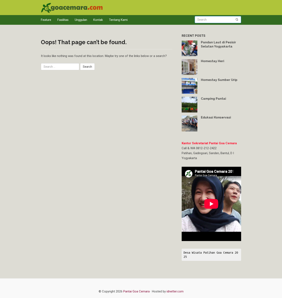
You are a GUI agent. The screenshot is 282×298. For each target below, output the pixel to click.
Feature (46, 20)
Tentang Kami (118, 20)
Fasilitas (63, 20)
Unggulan (81, 20)
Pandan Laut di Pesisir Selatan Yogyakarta (218, 44)
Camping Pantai (213, 99)
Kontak (98, 20)
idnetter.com (175, 291)
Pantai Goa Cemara (136, 291)
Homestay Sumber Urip (219, 80)
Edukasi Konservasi (216, 117)
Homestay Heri (212, 61)
